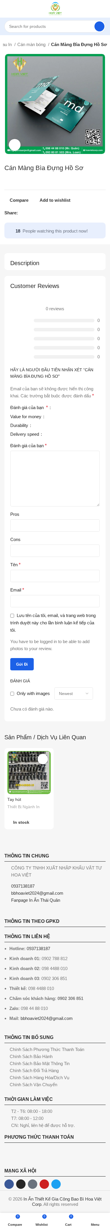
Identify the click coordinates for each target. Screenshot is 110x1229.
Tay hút (14, 799)
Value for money (26, 416)
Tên (15, 564)
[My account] (103, 9)
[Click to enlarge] (15, 145)
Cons (15, 539)
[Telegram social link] (49, 213)
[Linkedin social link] (43, 213)
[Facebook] (9, 1184)
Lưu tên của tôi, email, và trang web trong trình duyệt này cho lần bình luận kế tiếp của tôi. (53, 623)
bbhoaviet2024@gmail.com (47, 1018)
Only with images (33, 693)
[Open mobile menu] (6, 9)
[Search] (99, 26)
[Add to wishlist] (43, 759)
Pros (14, 514)
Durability (19, 425)
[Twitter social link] (29, 213)
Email (17, 589)
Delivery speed (25, 434)
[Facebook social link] (22, 213)
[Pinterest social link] (36, 213)
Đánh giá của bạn (29, 407)
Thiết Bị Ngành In (23, 807)
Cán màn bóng (32, 44)
